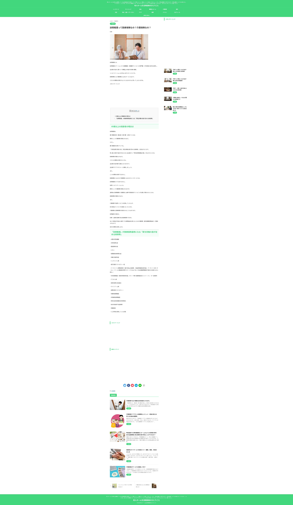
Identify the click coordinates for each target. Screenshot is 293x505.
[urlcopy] (143, 385)
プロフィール (177, 12)
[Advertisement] (134, 95)
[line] (140, 385)
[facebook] (128, 385)
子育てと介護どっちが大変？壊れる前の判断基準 (180, 79)
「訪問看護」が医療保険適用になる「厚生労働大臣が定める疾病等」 (134, 118)
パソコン (165, 12)
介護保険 (165, 9)
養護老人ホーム (152, 9)
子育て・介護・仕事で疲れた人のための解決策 (180, 89)
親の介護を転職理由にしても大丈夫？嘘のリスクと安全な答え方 (180, 108)
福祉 (140, 9)
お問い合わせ (146, 15)
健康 (153, 12)
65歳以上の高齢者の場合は (122, 116)
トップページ (116, 9)
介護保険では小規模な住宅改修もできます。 (138, 401)
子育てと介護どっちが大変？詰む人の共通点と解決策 (180, 70)
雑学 (177, 9)
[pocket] (132, 385)
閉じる (137, 110)
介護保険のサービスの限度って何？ (136, 467)
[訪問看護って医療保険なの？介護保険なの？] (136, 385)
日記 (116, 12)
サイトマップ (128, 9)
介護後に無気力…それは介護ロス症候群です (180, 98)
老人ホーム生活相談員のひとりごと (146, 5)
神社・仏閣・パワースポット (128, 13)
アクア (140, 12)
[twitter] (124, 385)
